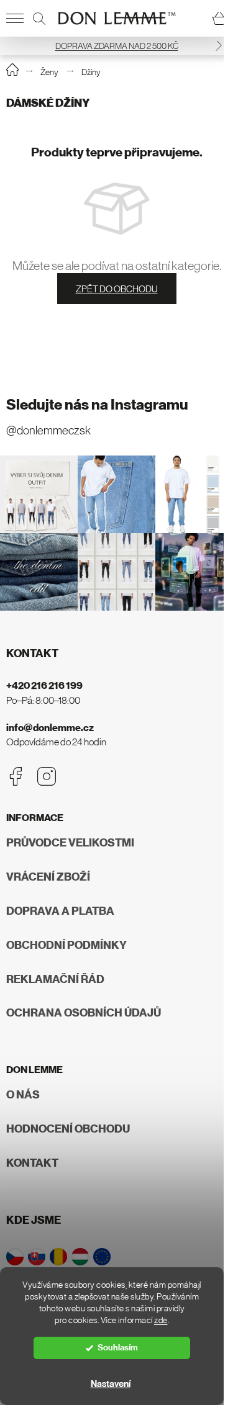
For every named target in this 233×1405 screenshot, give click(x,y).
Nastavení (110, 1383)
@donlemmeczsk (48, 430)
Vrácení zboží (48, 877)
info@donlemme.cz (50, 728)
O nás (23, 1095)
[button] (218, 46)
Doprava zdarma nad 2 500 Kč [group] (116, 46)
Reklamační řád (55, 979)
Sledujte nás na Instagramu (97, 404)
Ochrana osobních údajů (83, 1013)
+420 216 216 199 (44, 685)
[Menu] (15, 18)
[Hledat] (39, 18)
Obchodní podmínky (66, 945)
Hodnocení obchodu (68, 1129)
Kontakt (32, 1163)
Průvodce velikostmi (70, 843)
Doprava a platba (60, 911)
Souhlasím (118, 1347)
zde (161, 1320)
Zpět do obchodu (117, 289)
